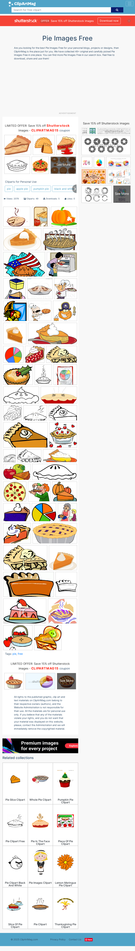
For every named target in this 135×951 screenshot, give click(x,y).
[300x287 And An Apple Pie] (17, 639)
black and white (64, 188)
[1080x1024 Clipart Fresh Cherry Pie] (39, 290)
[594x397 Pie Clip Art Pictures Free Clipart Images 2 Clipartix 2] (29, 457)
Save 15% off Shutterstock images (106, 123)
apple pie (22, 188)
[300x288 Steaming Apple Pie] (62, 612)
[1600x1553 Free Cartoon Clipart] (65, 312)
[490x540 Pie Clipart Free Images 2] (67, 513)
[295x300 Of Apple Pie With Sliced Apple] (47, 639)
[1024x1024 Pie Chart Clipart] (65, 376)
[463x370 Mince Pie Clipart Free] (18, 376)
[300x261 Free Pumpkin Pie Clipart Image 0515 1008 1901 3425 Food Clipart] (64, 218)
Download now (109, 20)
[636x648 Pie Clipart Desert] (39, 493)
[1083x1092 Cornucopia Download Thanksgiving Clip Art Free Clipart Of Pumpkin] (15, 312)
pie (9, 188)
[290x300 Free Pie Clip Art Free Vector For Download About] (34, 356)
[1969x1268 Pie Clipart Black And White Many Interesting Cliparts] (63, 414)
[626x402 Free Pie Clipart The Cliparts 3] (61, 356)
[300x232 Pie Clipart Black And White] (35, 414)
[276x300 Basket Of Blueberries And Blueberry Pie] (14, 290)
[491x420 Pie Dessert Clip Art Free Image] (17, 534)
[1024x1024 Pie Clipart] (12, 414)
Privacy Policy (58, 939)
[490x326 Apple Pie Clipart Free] (24, 266)
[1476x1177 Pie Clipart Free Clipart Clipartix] (16, 513)
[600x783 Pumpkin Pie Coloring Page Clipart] (66, 586)
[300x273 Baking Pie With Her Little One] (62, 265)
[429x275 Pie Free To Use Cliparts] (25, 559)
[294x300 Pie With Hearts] (63, 436)
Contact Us (75, 939)
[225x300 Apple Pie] (40, 218)
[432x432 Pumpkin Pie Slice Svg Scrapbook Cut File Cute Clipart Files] (63, 559)
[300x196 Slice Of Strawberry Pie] (24, 613)
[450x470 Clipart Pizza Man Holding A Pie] (65, 290)
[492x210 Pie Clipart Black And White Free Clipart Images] (54, 473)
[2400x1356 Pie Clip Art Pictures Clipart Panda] (21, 397)
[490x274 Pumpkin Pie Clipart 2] (28, 586)
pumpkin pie (41, 188)
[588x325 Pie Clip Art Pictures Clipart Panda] (59, 397)
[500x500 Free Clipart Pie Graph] (13, 356)
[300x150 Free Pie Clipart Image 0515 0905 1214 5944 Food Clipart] (52, 335)
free (20, 653)
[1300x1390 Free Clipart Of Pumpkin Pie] (14, 335)
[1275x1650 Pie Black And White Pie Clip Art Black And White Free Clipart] (9, 457)
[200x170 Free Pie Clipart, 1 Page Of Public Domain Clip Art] (16, 218)
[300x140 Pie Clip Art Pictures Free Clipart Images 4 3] (60, 457)
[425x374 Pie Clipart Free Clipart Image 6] (44, 513)
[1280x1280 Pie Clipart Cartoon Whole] (14, 493)
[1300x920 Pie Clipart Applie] (16, 473)
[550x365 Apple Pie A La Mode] (22, 240)
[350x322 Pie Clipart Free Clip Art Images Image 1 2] (64, 493)
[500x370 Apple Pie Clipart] (60, 240)
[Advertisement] (68, 87)
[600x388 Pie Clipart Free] (25, 436)
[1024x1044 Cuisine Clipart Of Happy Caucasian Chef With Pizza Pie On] (39, 312)
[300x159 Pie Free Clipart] (55, 534)
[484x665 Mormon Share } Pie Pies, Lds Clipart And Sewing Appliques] (43, 376)
